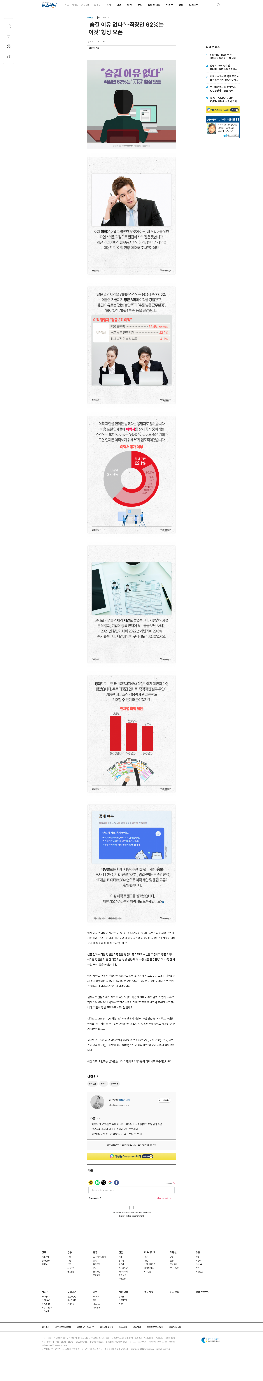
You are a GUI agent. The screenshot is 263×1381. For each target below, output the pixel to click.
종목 (94, 1260)
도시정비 (173, 1264)
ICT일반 (147, 1271)
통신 (146, 1257)
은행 (69, 1257)
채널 (197, 1257)
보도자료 (148, 1292)
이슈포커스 (46, 1304)
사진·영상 (96, 5)
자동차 (121, 1264)
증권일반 (96, 1275)
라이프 (75, 5)
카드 (69, 1264)
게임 (146, 1260)
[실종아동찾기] (211, 124)
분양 (172, 1260)
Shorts (96, 1296)
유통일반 (199, 1271)
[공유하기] (9, 26)
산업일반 (122, 1279)
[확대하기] (131, 62)
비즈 (98, 17)
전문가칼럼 (71, 1296)
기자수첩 (70, 1304)
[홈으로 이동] (49, 5)
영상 (94, 1300)
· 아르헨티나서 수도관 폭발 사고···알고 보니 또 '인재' (116, 1134)
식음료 (198, 1260)
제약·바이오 (148, 1268)
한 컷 (121, 1304)
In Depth (45, 1311)
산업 (140, 4)
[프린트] (9, 46)
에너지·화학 (123, 1271)
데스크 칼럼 (72, 1300)
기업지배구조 (47, 1307)
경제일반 (45, 1264)
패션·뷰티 (199, 1264)
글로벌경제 (46, 1260)
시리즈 (66, 5)
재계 (120, 1257)
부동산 (169, 4)
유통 (181, 4)
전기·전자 (122, 1260)
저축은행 (70, 1268)
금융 (119, 4)
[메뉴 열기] (208, 5)
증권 (129, 4)
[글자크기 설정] (9, 56)
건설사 (172, 1257)
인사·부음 (174, 1292)
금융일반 (70, 1271)
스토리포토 (123, 1300)
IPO (94, 1268)
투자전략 (96, 1264)
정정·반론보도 (202, 1292)
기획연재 (96, 1307)
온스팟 (121, 1296)
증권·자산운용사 (99, 1257)
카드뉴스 (106, 17)
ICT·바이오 (154, 4)
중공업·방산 (123, 1268)
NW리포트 (46, 1296)
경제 (108, 4)
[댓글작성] (9, 36)
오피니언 (193, 4)
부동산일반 (174, 1268)
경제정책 (45, 1257)
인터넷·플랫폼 (149, 1264)
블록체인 (96, 1271)
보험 (69, 1260)
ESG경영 (85, 5)
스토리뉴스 (46, 1300)
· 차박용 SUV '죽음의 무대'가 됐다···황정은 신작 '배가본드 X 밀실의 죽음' (126, 1124)
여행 (197, 1268)
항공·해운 (122, 1275)
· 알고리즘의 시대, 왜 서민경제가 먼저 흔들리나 (114, 1129)
